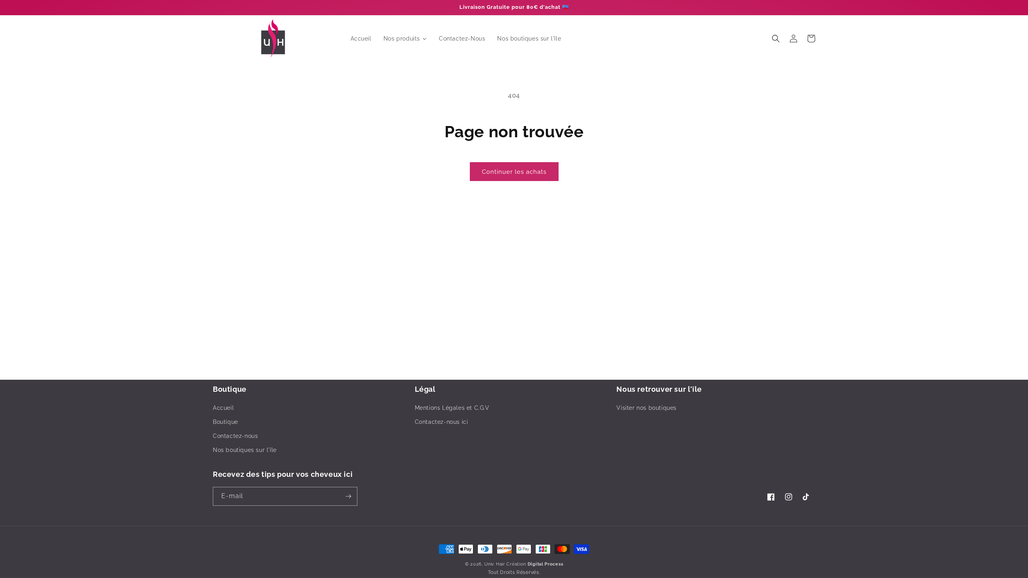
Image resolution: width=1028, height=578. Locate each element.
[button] (776, 38)
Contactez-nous (235, 436)
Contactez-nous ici (441, 422)
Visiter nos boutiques (646, 408)
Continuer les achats (514, 171)
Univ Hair (494, 564)
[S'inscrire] (348, 496)
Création (534, 564)
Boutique (225, 422)
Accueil (223, 408)
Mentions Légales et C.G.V (452, 408)
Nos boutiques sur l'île (245, 450)
